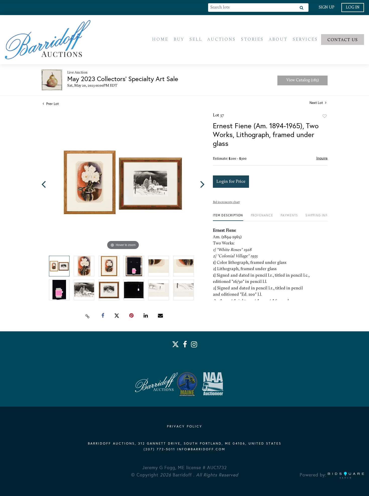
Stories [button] (252, 39)
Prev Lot (52, 104)
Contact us (342, 40)
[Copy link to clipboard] (88, 316)
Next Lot (317, 103)
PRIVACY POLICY (184, 426)
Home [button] (160, 39)
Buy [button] (179, 39)
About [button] (278, 39)
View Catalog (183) (302, 80)
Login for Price (230, 181)
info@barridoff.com (201, 449)
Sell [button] (196, 39)
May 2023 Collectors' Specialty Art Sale (122, 79)
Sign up (326, 8)
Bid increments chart (226, 202)
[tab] (228, 217)
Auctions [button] (221, 39)
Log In (352, 8)
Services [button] (305, 39)
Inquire (322, 158)
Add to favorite (325, 116)
